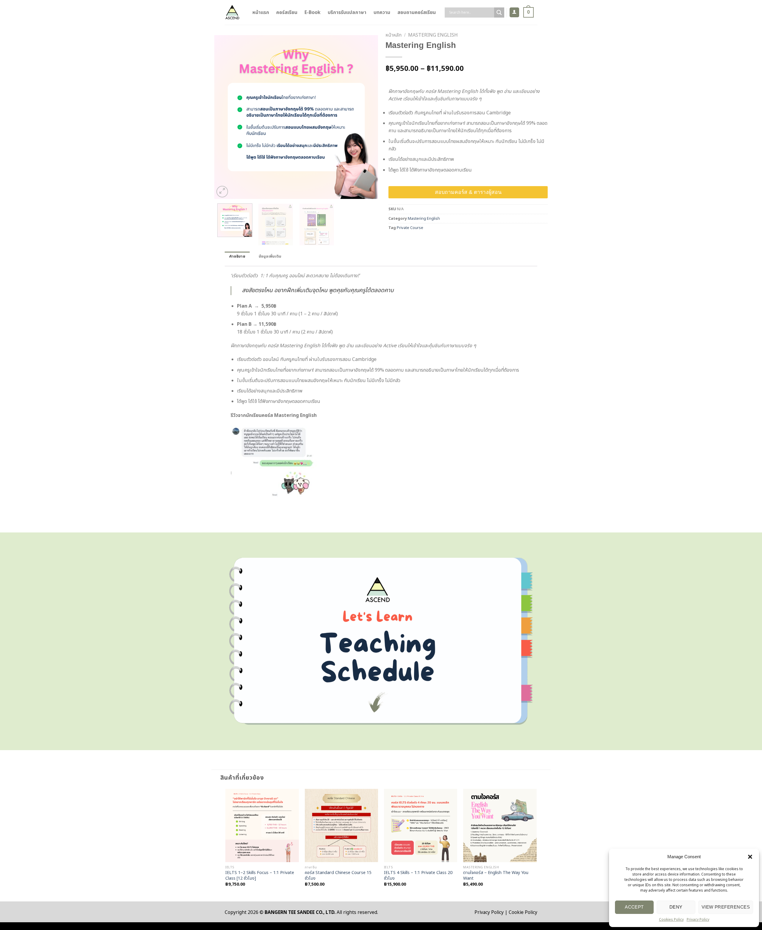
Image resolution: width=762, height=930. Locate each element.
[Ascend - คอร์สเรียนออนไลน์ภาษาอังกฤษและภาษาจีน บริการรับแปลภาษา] (232, 12)
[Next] (367, 117)
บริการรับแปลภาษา (347, 12)
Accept (634, 906)
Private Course (410, 228)
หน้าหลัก (393, 35)
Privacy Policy (698, 919)
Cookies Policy (671, 919)
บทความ (382, 12)
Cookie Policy (523, 912)
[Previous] (225, 117)
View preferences (726, 906)
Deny (676, 906)
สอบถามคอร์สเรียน (416, 12)
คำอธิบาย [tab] (237, 256)
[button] (750, 857)
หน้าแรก (260, 12)
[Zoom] (222, 191)
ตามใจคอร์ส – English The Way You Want (495, 875)
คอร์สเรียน (286, 12)
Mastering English (433, 35)
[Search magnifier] (499, 12)
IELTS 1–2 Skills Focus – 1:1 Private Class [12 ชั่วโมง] (259, 875)
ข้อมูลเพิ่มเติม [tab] (270, 256)
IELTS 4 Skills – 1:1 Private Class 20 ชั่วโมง (418, 875)
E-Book (313, 12)
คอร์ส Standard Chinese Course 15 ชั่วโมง (338, 875)
